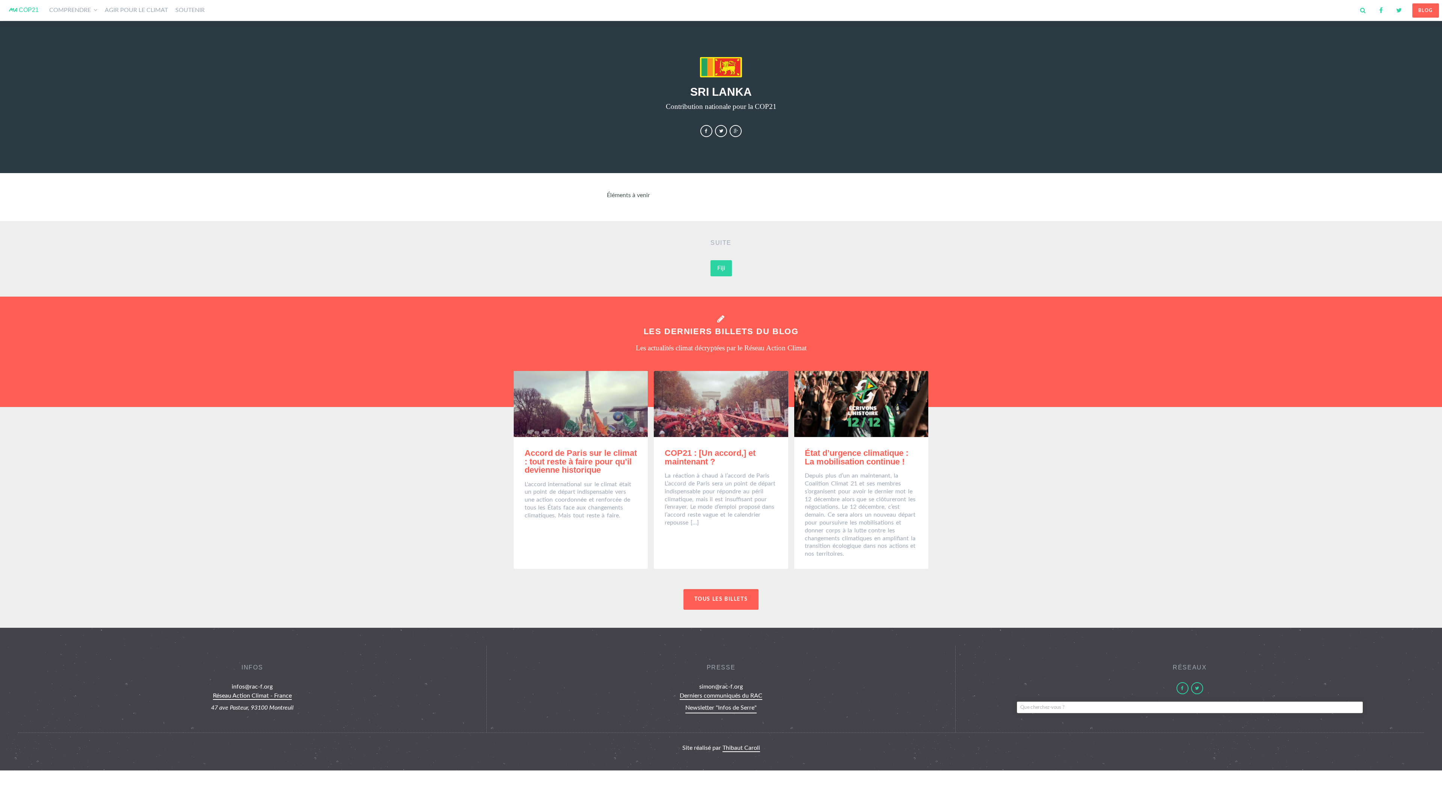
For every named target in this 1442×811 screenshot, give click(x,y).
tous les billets (721, 599)
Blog (1425, 10)
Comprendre (70, 10)
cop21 (24, 10)
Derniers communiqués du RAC (721, 696)
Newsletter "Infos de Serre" (721, 708)
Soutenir (190, 10)
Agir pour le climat (136, 10)
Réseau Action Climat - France (252, 696)
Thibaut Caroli (741, 748)
